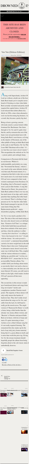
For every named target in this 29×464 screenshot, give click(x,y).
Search (26, 19)
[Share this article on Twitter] (6, 360)
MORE (25, 459)
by (8, 87)
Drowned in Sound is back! (14, 390)
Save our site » (14, 11)
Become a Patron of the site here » (11, 365)
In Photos (19, 15)
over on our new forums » (17, 35)
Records (6, 15)
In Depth (13, 15)
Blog (24, 15)
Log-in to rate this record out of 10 (7, 354)
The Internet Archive (22, 38)
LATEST (2, 384)
